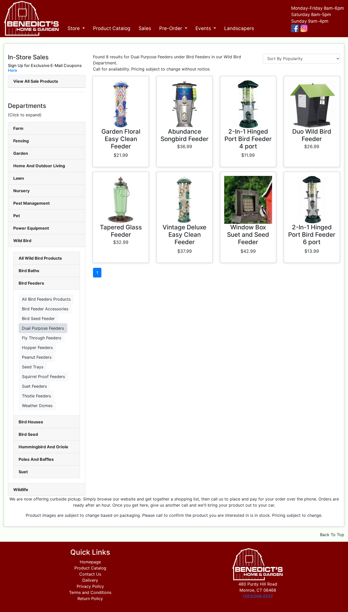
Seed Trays (32, 366)
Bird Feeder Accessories (45, 308)
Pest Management (31, 203)
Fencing (21, 140)
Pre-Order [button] (171, 28)
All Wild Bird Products (40, 258)
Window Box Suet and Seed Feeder (248, 235)
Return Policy (90, 598)
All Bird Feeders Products (46, 299)
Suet (23, 471)
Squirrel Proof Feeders (43, 376)
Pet (16, 215)
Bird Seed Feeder (38, 318)
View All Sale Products (35, 81)
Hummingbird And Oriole (43, 446)
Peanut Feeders (36, 357)
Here (12, 70)
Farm (18, 128)
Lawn (18, 178)
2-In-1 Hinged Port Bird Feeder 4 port (248, 139)
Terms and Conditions (90, 592)
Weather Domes (37, 405)
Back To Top (332, 534)
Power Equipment (31, 228)
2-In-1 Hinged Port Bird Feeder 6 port (311, 235)
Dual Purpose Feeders (43, 328)
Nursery (21, 190)
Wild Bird (22, 240)
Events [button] (203, 28)
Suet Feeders (34, 386)
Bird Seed (28, 434)
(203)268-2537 (258, 596)
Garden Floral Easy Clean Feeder (120, 139)
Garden (20, 153)
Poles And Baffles (36, 459)
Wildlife (20, 489)
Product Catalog (111, 28)
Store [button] (74, 28)
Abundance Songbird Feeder (184, 135)
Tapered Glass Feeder (121, 231)
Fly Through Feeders (41, 337)
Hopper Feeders (37, 347)
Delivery (90, 580)
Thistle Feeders (36, 395)
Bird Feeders (31, 283)
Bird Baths (29, 270)
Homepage (90, 561)
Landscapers (239, 28)
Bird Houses (31, 421)
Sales (145, 28)
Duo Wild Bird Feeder (311, 135)
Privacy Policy (90, 586)
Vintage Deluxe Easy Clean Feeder (184, 235)
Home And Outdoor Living (39, 165)
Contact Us (90, 574)
